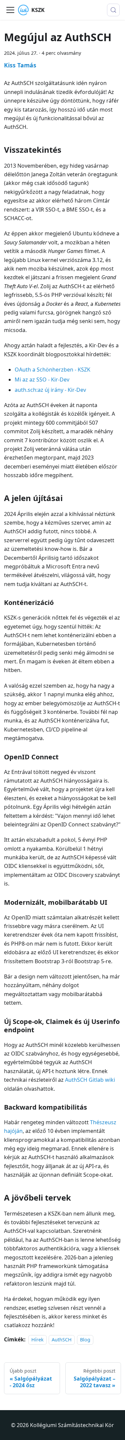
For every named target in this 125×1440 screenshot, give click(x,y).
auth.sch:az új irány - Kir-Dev (50, 389)
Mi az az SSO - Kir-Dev (42, 379)
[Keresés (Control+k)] (113, 10)
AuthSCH (62, 1339)
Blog (85, 1339)
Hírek (37, 1339)
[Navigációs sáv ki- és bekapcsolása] (10, 10)
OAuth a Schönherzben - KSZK (52, 369)
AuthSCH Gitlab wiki (90, 1079)
